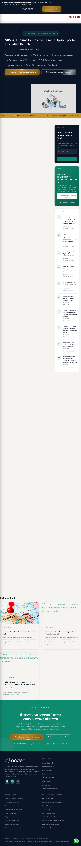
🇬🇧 (70, 17)
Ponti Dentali (46, 781)
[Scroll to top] (76, 831)
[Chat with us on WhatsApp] (76, 841)
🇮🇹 (74, 17)
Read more (6, 644)
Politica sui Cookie (48, 828)
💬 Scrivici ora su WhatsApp (58, 737)
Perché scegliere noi (12, 802)
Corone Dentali (47, 774)
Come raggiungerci (49, 813)
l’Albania (20, 415)
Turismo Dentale (65, 842)
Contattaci (46, 809)
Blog (6, 817)
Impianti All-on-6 (48, 770)
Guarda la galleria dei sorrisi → (59, 72)
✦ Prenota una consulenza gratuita (22, 72)
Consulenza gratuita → (51, 9)
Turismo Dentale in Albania (14, 799)
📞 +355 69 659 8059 (9, 5)
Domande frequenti (12, 824)
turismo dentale (24, 351)
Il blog (37, 49)
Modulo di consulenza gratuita (52, 802)
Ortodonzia (46, 785)
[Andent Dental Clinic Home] (27, 9)
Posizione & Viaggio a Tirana (14, 828)
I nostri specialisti (10, 813)
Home (2, 22)
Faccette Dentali (48, 778)
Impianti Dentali (47, 763)
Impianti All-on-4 (48, 767)
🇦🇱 (78, 17)
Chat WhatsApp (47, 806)
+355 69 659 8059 (20, 744)
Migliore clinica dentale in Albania (53, 821)
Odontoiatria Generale (50, 789)
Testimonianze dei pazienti (14, 809)
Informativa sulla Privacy (50, 824)
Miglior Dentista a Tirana (50, 817)
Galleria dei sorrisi (11, 806)
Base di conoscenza (12, 821)
